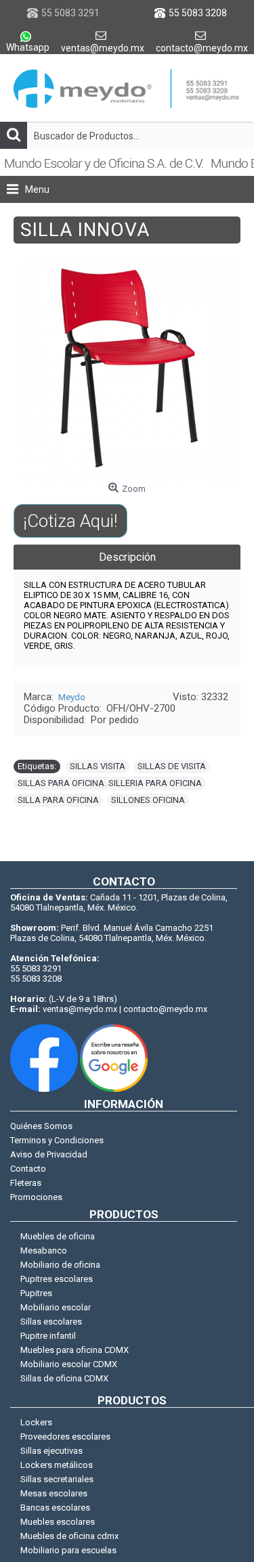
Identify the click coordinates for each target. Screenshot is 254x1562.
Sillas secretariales (56, 1479)
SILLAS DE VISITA (171, 766)
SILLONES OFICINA (148, 800)
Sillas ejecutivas (51, 1451)
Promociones (36, 1197)
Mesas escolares (53, 1493)
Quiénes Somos (41, 1126)
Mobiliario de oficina (60, 1265)
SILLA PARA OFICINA (58, 800)
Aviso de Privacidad (48, 1154)
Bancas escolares (55, 1507)
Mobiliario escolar (55, 1307)
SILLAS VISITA (97, 766)
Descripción (127, 557)
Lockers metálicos (56, 1465)
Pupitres (36, 1293)
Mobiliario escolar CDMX (68, 1364)
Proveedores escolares (65, 1436)
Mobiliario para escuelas (68, 1550)
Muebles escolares (57, 1522)
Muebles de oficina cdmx (69, 1536)
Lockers (36, 1422)
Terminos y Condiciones (57, 1140)
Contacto (28, 1169)
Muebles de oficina (57, 1236)
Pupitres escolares (56, 1279)
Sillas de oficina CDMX (64, 1378)
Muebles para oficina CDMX (74, 1350)
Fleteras (25, 1183)
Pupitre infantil (48, 1336)
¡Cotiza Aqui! (70, 521)
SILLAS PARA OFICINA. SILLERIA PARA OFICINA (110, 783)
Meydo (71, 697)
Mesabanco (43, 1250)
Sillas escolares (51, 1321)
